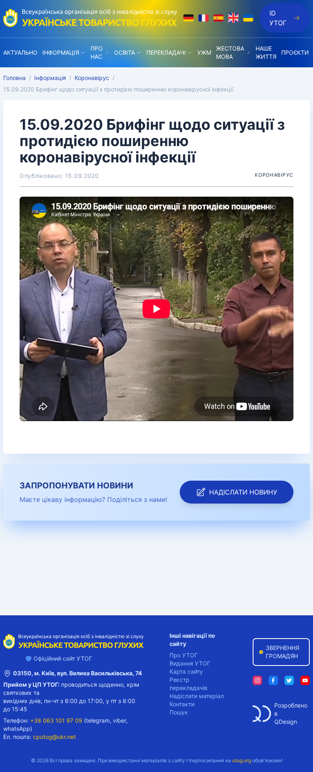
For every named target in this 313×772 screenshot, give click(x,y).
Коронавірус (92, 77)
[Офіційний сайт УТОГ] (90, 18)
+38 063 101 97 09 (56, 720)
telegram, (98, 720)
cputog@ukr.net (54, 736)
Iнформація (60, 52)
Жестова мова (230, 52)
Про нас (96, 52)
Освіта (124, 52)
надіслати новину (243, 492)
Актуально (20, 52)
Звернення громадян (282, 651)
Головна (14, 77)
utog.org (241, 760)
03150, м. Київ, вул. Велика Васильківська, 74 (77, 673)
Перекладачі (166, 52)
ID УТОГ (278, 18)
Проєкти (295, 52)
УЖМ (204, 52)
